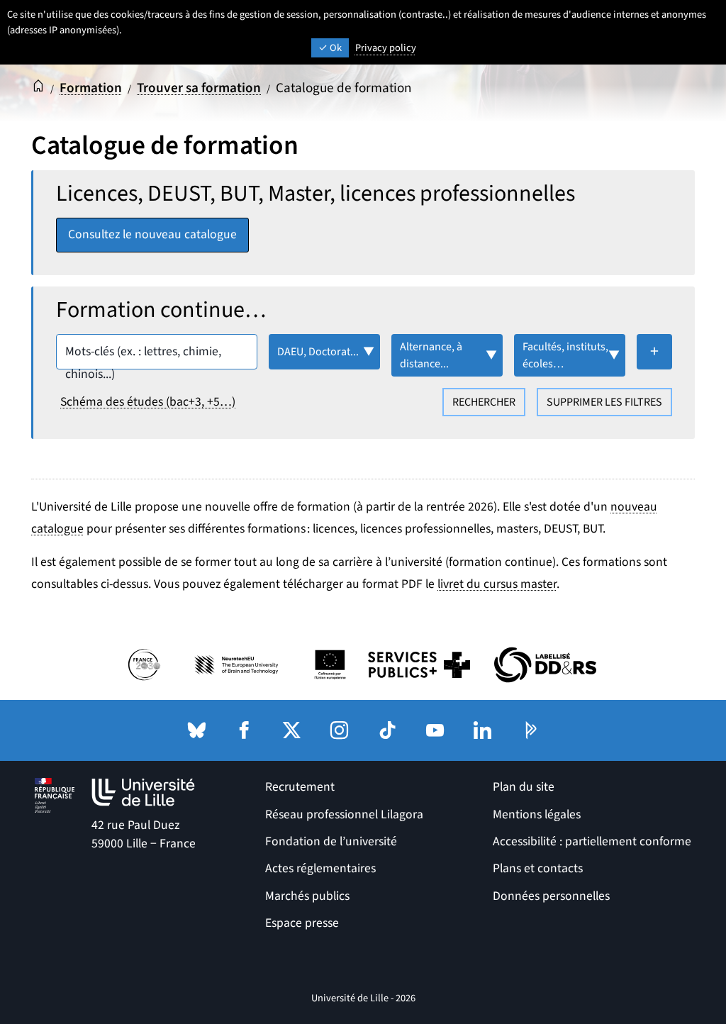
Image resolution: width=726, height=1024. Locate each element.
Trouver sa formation (199, 88)
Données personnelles (551, 896)
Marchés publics (307, 896)
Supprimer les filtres (604, 402)
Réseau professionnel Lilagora (344, 814)
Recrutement (300, 787)
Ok (335, 47)
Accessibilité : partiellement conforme (592, 841)
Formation (91, 88)
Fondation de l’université (331, 841)
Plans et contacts (538, 868)
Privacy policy (385, 47)
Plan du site (523, 787)
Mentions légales (537, 814)
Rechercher (483, 402)
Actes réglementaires (320, 868)
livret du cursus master (497, 584)
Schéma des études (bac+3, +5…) (147, 402)
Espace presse (302, 923)
